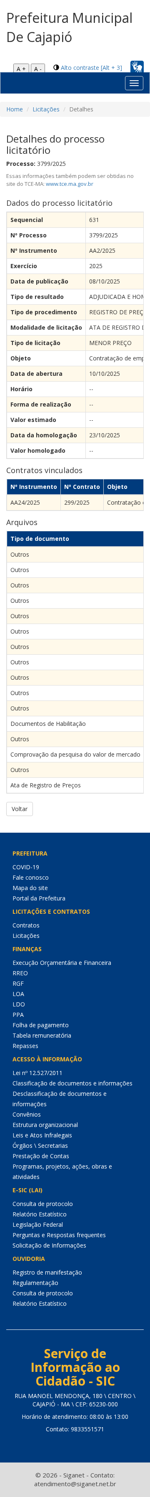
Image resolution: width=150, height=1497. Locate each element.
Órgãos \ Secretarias (40, 1145)
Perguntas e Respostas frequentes (59, 1235)
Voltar (20, 809)
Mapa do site (30, 888)
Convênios (26, 1114)
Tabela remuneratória (41, 1035)
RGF (18, 983)
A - (38, 69)
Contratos (26, 925)
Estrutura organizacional (45, 1125)
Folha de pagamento (40, 1025)
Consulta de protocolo (42, 1204)
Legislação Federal (37, 1224)
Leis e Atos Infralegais (42, 1135)
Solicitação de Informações (49, 1245)
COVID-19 (25, 867)
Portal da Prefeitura (38, 898)
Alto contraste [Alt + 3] (91, 68)
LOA (18, 994)
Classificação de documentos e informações (72, 1083)
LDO (18, 1004)
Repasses (25, 1046)
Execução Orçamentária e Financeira (61, 963)
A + (21, 69)
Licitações (46, 109)
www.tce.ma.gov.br (69, 183)
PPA (18, 1015)
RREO (20, 973)
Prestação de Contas (40, 1156)
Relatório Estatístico (39, 1214)
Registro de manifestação (47, 1272)
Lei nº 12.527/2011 (37, 1073)
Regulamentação (35, 1283)
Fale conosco (30, 877)
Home (14, 109)
